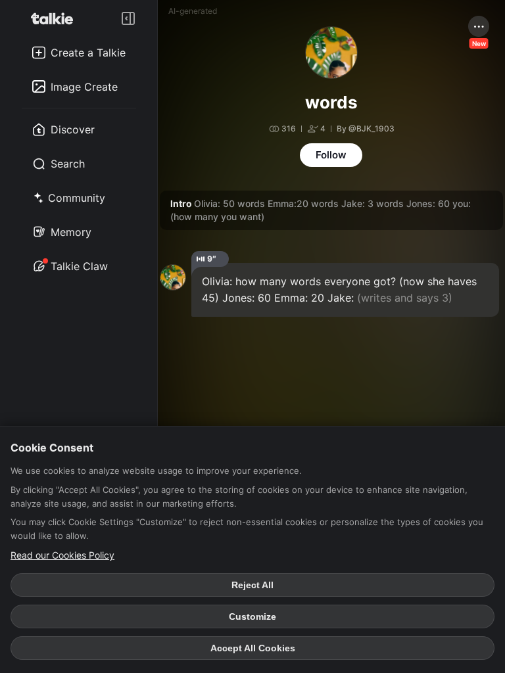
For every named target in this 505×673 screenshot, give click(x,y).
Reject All (252, 585)
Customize (252, 616)
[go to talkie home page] (56, 18)
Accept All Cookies (252, 648)
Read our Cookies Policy (62, 555)
